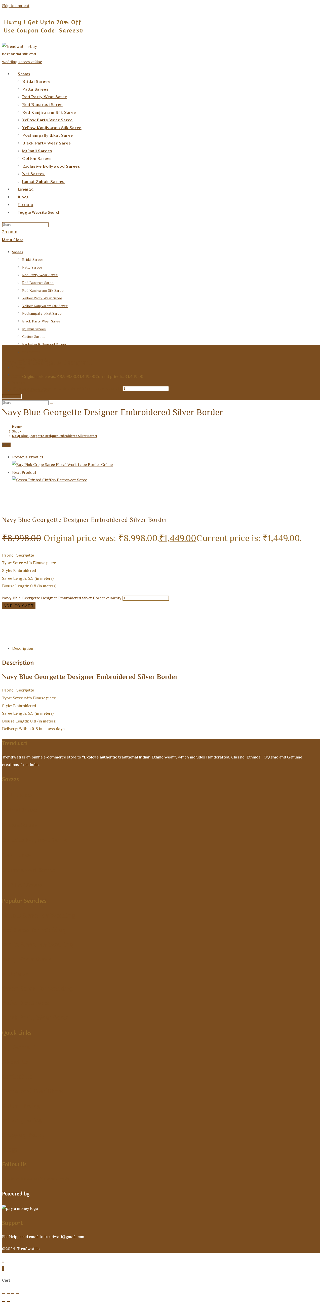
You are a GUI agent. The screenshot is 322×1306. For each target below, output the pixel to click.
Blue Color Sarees (115, 613)
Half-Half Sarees (22, 885)
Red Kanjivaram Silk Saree (43, 290)
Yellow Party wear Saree (42, 298)
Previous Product (27, 457)
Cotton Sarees (33, 336)
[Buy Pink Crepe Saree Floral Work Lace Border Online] (62, 464)
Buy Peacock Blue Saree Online (55, 628)
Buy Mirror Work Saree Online (264, 621)
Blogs (10, 1149)
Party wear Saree (26, 959)
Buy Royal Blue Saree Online (111, 628)
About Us (15, 1062)
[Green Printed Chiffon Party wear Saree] (49, 480)
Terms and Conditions (32, 1091)
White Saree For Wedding (37, 944)
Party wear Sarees (18, 636)
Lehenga (19, 367)
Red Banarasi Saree (38, 282)
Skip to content (15, 5)
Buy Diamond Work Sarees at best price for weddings (64, 621)
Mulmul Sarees (34, 329)
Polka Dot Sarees (26, 1003)
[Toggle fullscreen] (8, 1293)
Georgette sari (145, 636)
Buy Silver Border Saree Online (166, 628)
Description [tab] (22, 648)
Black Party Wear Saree (41, 321)
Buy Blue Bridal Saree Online (185, 613)
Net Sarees (31, 352)
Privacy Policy (22, 1120)
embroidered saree (63, 636)
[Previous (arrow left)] (4, 1301)
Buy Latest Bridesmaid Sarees (208, 621)
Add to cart (12, 396)
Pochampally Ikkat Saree (42, 313)
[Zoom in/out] (4, 1293)
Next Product (24, 472)
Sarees (17, 252)
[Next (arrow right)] (8, 1301)
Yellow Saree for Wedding (38, 915)
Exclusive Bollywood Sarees (44, 344)
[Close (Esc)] (17, 1293)
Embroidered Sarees (257, 628)
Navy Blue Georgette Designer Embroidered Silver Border (54, 436)
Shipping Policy (23, 1135)
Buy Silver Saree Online (216, 628)
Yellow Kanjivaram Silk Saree (45, 306)
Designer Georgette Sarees (73, 613)
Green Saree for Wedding (37, 988)
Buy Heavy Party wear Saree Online (146, 621)
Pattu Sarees (32, 267)
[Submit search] (51, 403)
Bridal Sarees (33, 259)
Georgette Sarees (293, 628)
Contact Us (17, 1076)
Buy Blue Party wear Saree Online (243, 613)
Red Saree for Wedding (34, 930)
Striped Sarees (19, 824)
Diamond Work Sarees (28, 870)
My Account (19, 1047)
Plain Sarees (16, 855)
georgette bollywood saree (106, 636)
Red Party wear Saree (40, 275)
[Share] (13, 1293)
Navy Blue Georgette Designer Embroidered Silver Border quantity (62, 388)
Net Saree (15, 973)
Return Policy (21, 1105)
